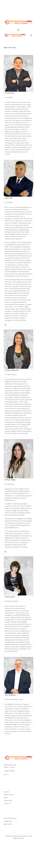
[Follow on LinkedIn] (31, 9)
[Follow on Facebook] (24, 9)
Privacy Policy (8, 800)
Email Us (6, 774)
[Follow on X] (28, 9)
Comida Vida (7, 821)
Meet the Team (8, 795)
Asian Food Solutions (10, 818)
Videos (6, 797)
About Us (6, 792)
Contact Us (7, 803)
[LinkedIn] (5, 325)
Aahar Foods (8, 824)
